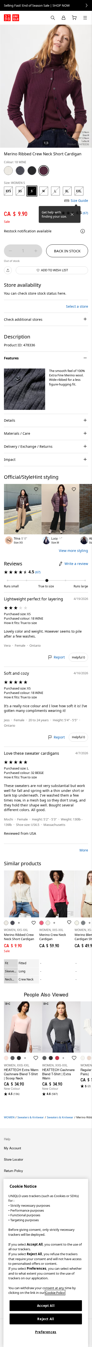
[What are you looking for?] (52, 17)
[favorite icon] (35, 1058)
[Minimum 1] (10, 250)
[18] (43, 170)
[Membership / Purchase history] (63, 17)
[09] (31, 170)
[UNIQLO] (11, 17)
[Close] (72, 214)
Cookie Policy (55, 1292)
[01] (8, 170)
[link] (46, 5)
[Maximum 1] (35, 250)
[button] (24, 389)
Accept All (46, 1305)
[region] (45, 1263)
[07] (20, 170)
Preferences (45, 1332)
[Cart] (74, 17)
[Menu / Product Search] (85, 17)
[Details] (82, 231)
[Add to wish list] (36, 489)
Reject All (45, 1319)
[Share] (8, 270)
